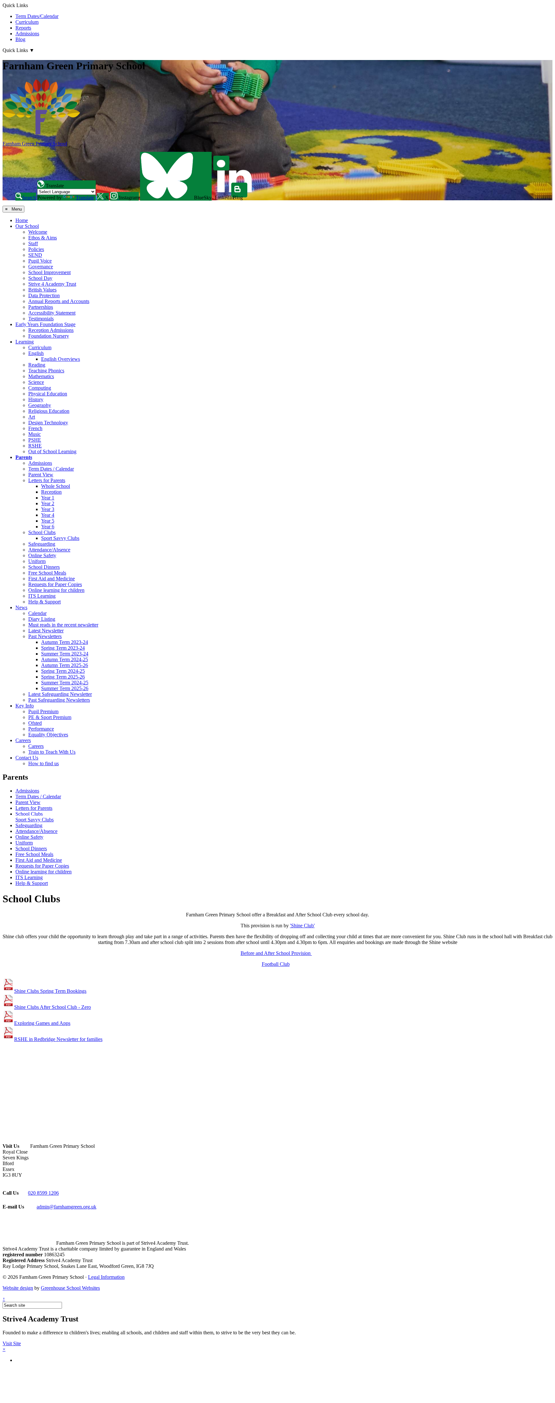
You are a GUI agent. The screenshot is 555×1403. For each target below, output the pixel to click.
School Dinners (44, 567)
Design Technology (48, 422)
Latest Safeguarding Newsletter (60, 694)
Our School (27, 226)
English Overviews (60, 359)
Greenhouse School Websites (70, 1288)
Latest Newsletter (46, 630)
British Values (42, 289)
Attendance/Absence (49, 549)
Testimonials (41, 318)
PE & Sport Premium (49, 717)
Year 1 (47, 497)
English (36, 353)
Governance (40, 266)
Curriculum (27, 22)
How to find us (43, 763)
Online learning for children (56, 590)
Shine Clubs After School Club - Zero (52, 1007)
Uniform (37, 561)
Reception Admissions (51, 330)
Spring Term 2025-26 (63, 677)
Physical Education (47, 393)
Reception (51, 492)
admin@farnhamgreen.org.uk (66, 1206)
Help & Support (44, 601)
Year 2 (47, 503)
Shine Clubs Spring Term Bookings (50, 991)
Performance (41, 729)
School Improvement (49, 272)
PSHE (34, 440)
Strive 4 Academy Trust (52, 284)
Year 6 (47, 526)
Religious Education (48, 411)
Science (36, 382)
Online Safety (42, 555)
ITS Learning (42, 596)
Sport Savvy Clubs (60, 538)
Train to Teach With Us (51, 752)
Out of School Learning (52, 451)
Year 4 (47, 515)
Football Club (276, 964)
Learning (24, 341)
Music (34, 434)
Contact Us (26, 757)
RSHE (35, 445)
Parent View (40, 474)
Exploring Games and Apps (42, 1023)
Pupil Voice (40, 261)
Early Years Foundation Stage (45, 324)
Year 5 (47, 521)
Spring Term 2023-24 (63, 648)
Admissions (27, 33)
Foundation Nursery (48, 336)
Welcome (37, 232)
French (35, 428)
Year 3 (47, 509)
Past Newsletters (45, 636)
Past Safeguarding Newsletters (59, 700)
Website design (18, 1288)
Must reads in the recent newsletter (63, 625)
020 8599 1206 (43, 1193)
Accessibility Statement (51, 313)
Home (21, 220)
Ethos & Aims (42, 237)
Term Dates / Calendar (51, 469)
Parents (23, 457)
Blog (20, 39)
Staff (33, 243)
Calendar (37, 613)
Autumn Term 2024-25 (64, 659)
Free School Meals (47, 573)
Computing (39, 388)
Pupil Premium (43, 711)
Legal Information (106, 1277)
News (21, 607)
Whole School (55, 486)
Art (31, 417)
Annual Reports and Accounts (58, 301)
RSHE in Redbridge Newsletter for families (58, 1039)
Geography (39, 405)
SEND (35, 255)
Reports (23, 27)
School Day (40, 278)
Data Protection (44, 295)
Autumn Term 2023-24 (64, 642)
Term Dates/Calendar (36, 16)
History (35, 399)
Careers (23, 740)
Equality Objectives (48, 734)
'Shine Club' (302, 925)
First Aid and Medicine (51, 578)
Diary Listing (41, 619)
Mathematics (41, 376)
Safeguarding (41, 544)
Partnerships (40, 307)
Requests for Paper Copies (55, 584)
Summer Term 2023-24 (64, 653)
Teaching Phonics (46, 370)
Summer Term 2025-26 (64, 688)
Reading (36, 365)
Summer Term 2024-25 (64, 682)
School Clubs (42, 532)
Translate (85, 197)
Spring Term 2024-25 (63, 671)
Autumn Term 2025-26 (64, 665)
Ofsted (35, 723)
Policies (36, 249)
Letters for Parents (46, 480)
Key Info (24, 705)
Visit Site (12, 1343)
